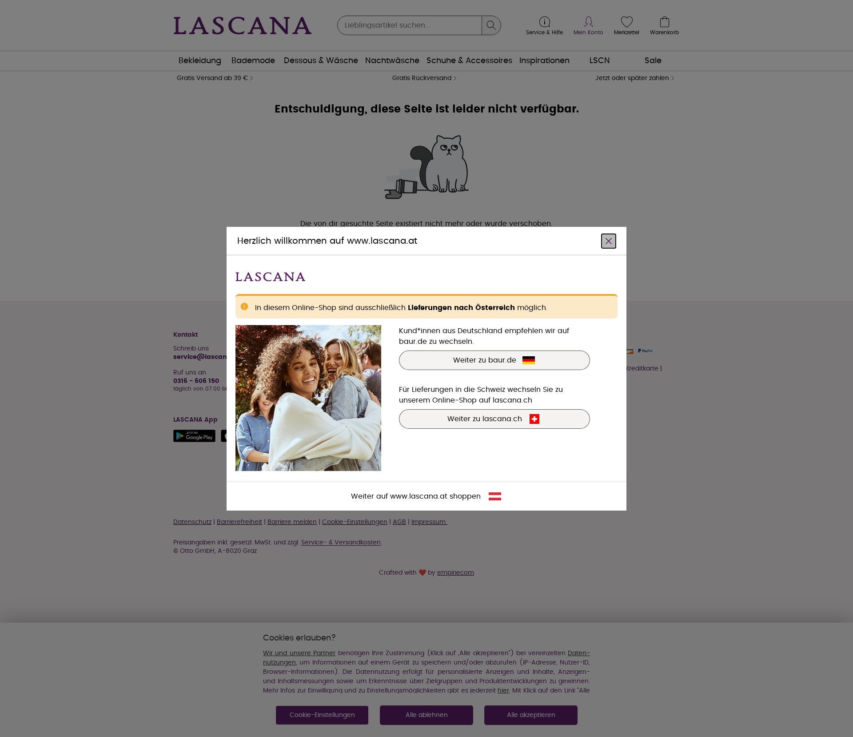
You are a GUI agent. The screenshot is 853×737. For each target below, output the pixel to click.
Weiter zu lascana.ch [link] (484, 418)
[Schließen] (609, 241)
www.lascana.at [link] (418, 495)
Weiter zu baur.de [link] (484, 359)
